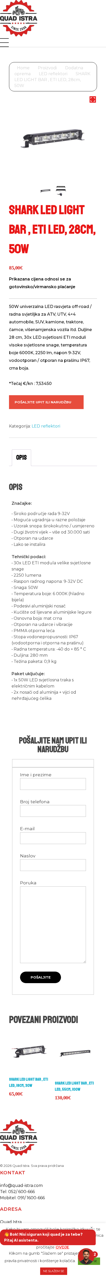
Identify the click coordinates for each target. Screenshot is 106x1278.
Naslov (28, 855)
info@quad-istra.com (21, 1185)
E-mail (27, 828)
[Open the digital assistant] (86, 1256)
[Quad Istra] (18, 18)
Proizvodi (47, 67)
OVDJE (62, 1247)
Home (23, 67)
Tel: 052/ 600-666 (17, 1191)
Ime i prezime (35, 774)
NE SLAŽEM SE (53, 1271)
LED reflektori (53, 73)
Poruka (28, 882)
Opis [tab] (21, 457)
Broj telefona (35, 801)
